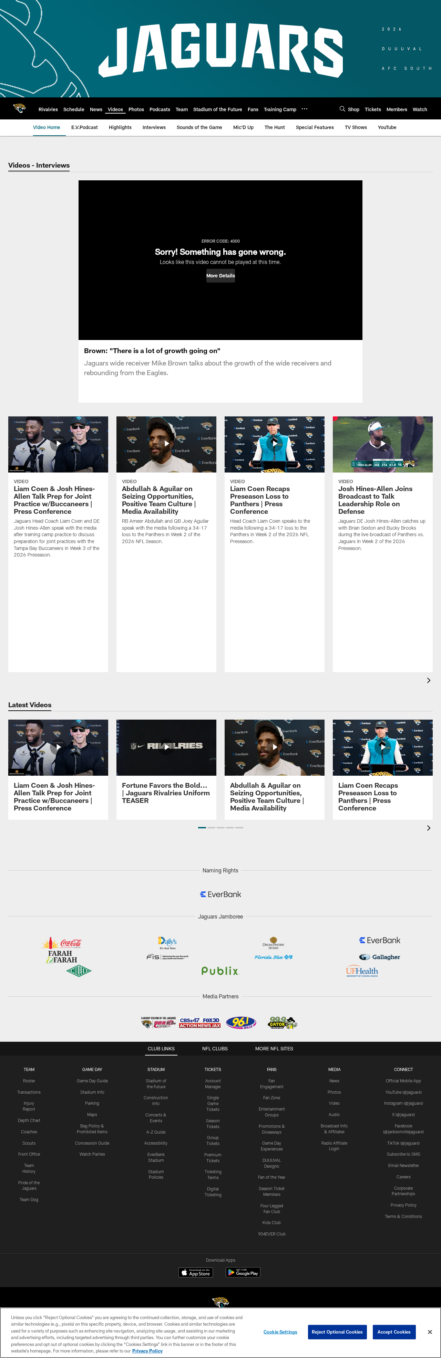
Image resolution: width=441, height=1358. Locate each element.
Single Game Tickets (212, 1103)
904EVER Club (272, 1233)
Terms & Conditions (403, 1216)
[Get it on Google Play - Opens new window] (243, 1275)
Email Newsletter (403, 1165)
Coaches (29, 1131)
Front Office (29, 1154)
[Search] (342, 108)
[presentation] (430, 681)
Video (334, 1103)
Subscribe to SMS (403, 1154)
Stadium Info (92, 1092)
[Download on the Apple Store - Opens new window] (195, 1273)
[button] (220, 276)
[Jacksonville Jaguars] (220, 1304)
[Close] (430, 1332)
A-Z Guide (155, 1131)
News (334, 1080)
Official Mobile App (403, 1080)
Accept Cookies (394, 1332)
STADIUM (156, 1069)
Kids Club (272, 1222)
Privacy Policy (404, 1204)
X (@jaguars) (403, 1114)
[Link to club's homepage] (19, 108)
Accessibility (155, 1142)
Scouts (28, 1142)
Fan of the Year (271, 1177)
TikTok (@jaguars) (403, 1142)
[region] (220, 1332)
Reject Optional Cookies (337, 1332)
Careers (404, 1176)
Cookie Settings (280, 1332)
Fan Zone (271, 1097)
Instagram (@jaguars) (403, 1103)
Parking (92, 1103)
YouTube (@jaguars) (404, 1092)
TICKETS (213, 1069)
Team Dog (29, 1199)
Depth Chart (29, 1120)
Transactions (29, 1092)
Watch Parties (92, 1154)
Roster (29, 1080)
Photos (334, 1092)
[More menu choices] (304, 109)
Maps (92, 1114)
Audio (334, 1114)
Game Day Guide (92, 1080)
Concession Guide (92, 1142)
